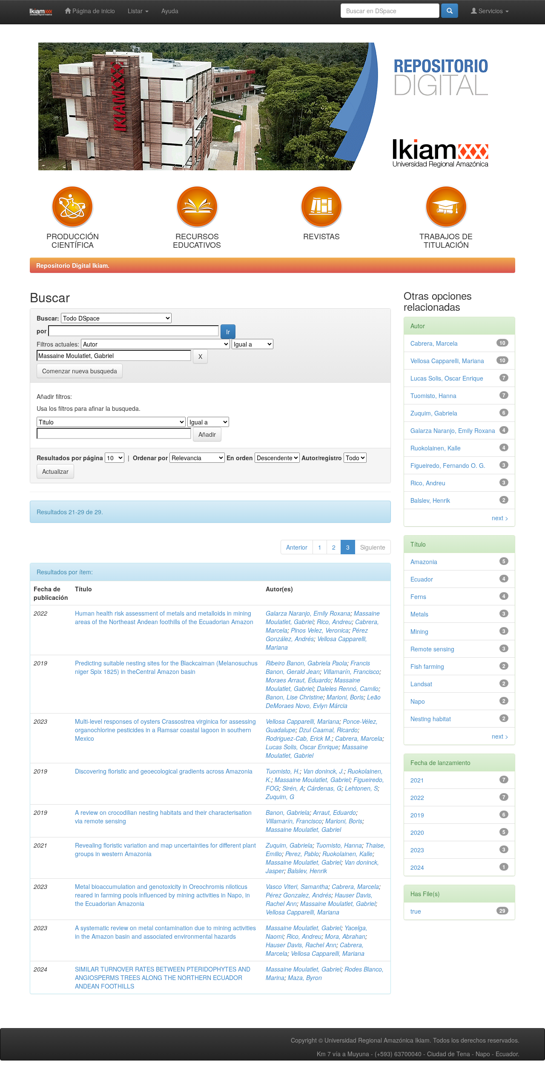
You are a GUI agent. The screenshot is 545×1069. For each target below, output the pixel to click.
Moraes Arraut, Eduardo (298, 680)
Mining (419, 631)
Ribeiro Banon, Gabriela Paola (306, 663)
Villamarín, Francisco (351, 671)
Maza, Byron (305, 977)
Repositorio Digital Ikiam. (72, 265)
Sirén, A (293, 788)
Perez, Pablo (302, 853)
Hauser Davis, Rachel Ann (301, 944)
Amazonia (423, 561)
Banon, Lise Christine (294, 697)
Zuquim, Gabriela (289, 845)
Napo (417, 701)
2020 (417, 832)
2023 (417, 849)
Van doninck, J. (323, 771)
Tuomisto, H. (283, 771)
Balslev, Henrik (307, 870)
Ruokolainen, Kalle (347, 853)
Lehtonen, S (361, 788)
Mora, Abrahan (345, 936)
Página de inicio (93, 10)
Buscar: (48, 318)
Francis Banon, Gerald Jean (318, 667)
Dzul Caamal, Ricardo (328, 729)
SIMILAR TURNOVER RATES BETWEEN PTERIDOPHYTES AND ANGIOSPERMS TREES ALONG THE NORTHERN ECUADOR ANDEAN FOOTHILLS (162, 977)
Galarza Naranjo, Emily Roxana (308, 613)
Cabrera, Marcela (358, 738)
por (41, 331)
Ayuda (169, 10)
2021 (417, 780)
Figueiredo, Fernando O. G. (447, 465)
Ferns (418, 596)
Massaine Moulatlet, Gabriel (313, 684)
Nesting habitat (430, 718)
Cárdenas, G (324, 788)
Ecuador (421, 579)
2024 (417, 867)
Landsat (421, 683)
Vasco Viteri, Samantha (297, 886)
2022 (417, 797)
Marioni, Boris (345, 697)
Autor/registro (321, 457)
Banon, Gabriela (288, 812)
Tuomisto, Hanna (339, 845)
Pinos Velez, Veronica (320, 630)
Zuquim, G (280, 796)
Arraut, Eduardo (334, 812)
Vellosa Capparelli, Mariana (302, 721)
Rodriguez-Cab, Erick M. (299, 738)
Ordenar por (150, 457)
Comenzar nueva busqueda (79, 371)
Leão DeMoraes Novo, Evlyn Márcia (323, 701)
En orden (240, 457)
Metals (419, 614)
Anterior (296, 547)
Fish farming (427, 666)
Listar (136, 10)
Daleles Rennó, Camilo (348, 688)
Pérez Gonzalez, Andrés (298, 895)
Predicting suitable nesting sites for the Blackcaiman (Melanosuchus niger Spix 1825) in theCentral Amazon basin (166, 667)
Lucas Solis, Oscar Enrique (302, 746)
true (415, 911)
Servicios (491, 10)
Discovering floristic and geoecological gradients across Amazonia (163, 771)
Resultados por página (70, 457)
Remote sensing (432, 649)
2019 (417, 815)
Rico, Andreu (334, 621)
